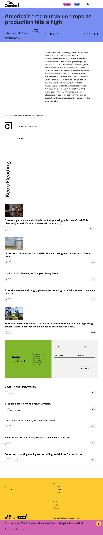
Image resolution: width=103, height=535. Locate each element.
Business (92, 229)
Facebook (56, 505)
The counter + (10, 410)
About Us (56, 484)
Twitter (55, 502)
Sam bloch (9, 333)
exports (20, 115)
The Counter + (12, 33)
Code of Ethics (58, 490)
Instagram (56, 508)
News (36, 31)
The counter (9, 280)
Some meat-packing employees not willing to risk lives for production (44, 454)
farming (25, 115)
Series (7, 487)
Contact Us (57, 487)
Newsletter (9, 490)
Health (93, 262)
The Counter (22, 33)
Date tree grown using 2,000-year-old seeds (30, 420)
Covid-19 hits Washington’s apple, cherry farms (31, 273)
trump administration (38, 115)
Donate (77, 4)
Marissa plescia (10, 263)
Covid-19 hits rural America (20, 387)
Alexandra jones (10, 230)
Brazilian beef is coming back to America (27, 404)
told (80, 92)
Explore (7, 484)
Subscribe (67, 4)
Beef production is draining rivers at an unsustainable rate (37, 437)
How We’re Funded (60, 493)
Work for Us (57, 499)
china (15, 115)
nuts (29, 115)
